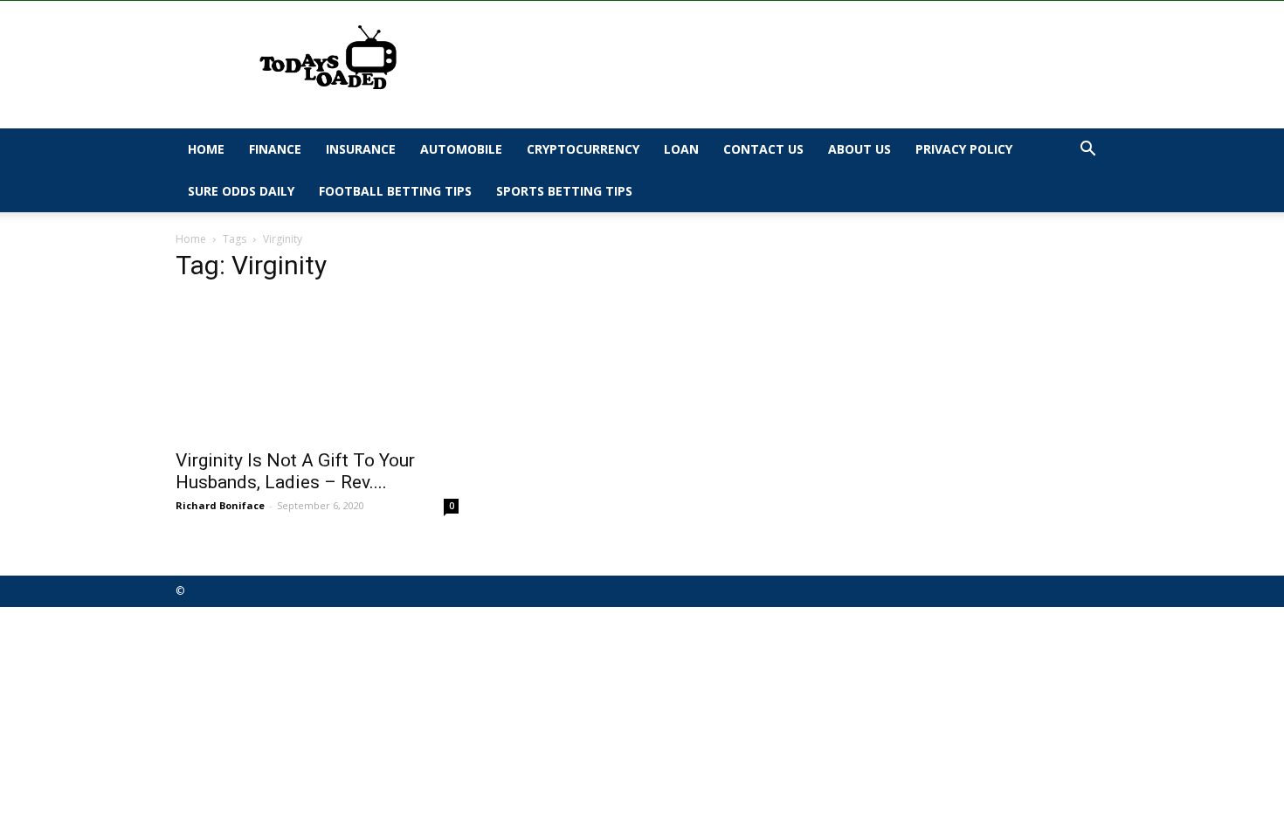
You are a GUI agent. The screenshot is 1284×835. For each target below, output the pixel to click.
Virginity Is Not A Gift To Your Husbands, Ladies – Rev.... (295, 471)
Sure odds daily (241, 191)
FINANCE (275, 149)
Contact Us (763, 149)
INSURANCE (361, 149)
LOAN (681, 149)
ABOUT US (859, 149)
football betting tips (395, 191)
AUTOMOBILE (461, 149)
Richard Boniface (220, 505)
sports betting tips (564, 191)
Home (206, 149)
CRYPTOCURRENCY (583, 149)
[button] (1087, 150)
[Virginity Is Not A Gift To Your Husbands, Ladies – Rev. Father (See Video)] (317, 368)
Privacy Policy (963, 149)
